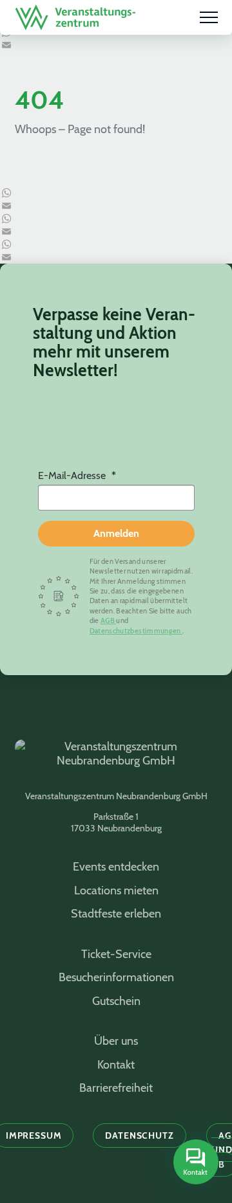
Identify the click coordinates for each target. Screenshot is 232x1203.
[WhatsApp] (116, 192)
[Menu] (209, 17)
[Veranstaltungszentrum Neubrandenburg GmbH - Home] (116, 760)
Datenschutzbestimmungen (136, 630)
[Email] (116, 45)
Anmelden (116, 533)
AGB (108, 620)
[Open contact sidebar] (194, 1163)
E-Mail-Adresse (73, 475)
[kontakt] (196, 1162)
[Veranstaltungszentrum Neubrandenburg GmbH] (75, 17)
